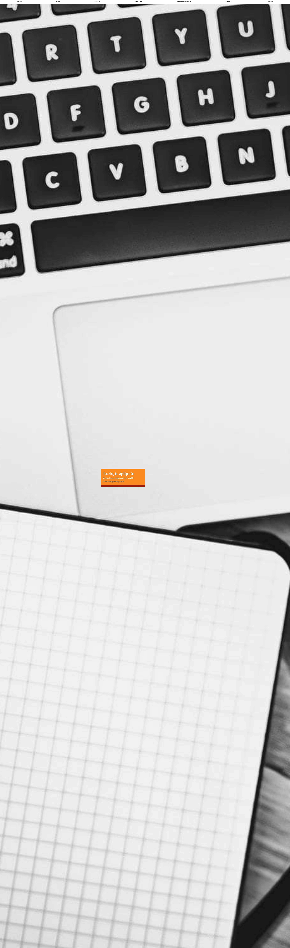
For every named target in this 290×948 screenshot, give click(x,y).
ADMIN (270, 2)
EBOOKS (97, 2)
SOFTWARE (138, 2)
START (19, 2)
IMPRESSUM (229, 2)
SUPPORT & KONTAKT (184, 2)
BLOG (58, 2)
